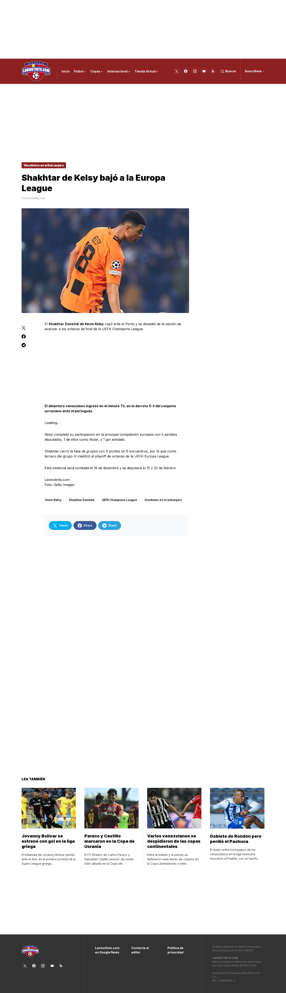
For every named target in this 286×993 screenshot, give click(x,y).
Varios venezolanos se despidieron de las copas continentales (174, 841)
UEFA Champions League (119, 500)
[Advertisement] (143, 29)
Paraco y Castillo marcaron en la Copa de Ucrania (109, 841)
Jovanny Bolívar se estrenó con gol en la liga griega (48, 841)
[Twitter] (176, 71)
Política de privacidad (175, 950)
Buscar (230, 71)
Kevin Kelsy (53, 500)
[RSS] (213, 71)
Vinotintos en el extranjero (163, 500)
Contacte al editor (140, 950)
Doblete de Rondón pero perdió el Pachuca (236, 839)
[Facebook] (185, 71)
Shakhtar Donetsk (81, 500)
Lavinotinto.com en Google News (107, 950)
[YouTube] (204, 71)
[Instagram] (195, 71)
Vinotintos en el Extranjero (44, 165)
